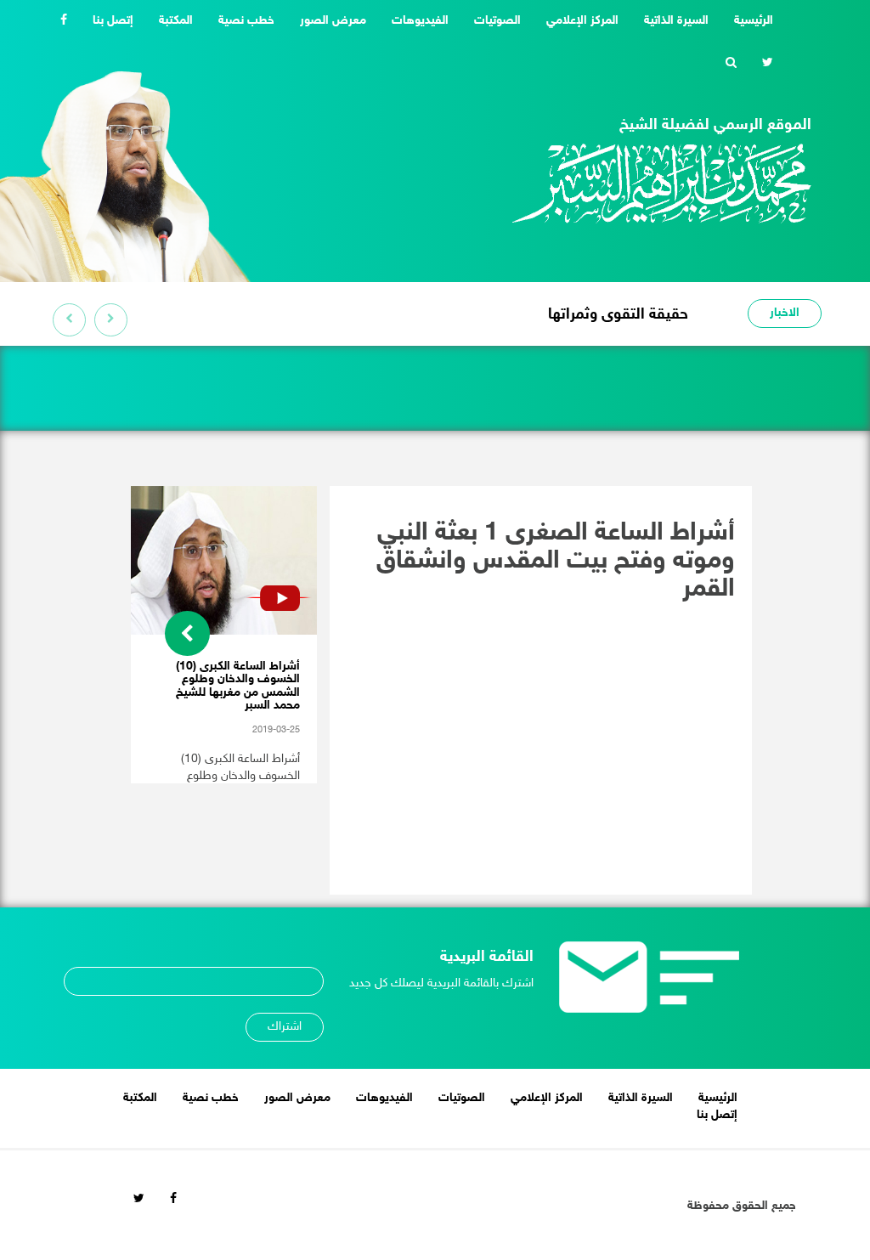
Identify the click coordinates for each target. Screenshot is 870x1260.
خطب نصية (246, 21)
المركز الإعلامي (582, 21)
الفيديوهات (420, 21)
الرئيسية (747, 20)
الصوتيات (497, 21)
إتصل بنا (113, 21)
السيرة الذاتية (676, 21)
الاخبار (784, 313)
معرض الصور (333, 21)
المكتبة (176, 21)
